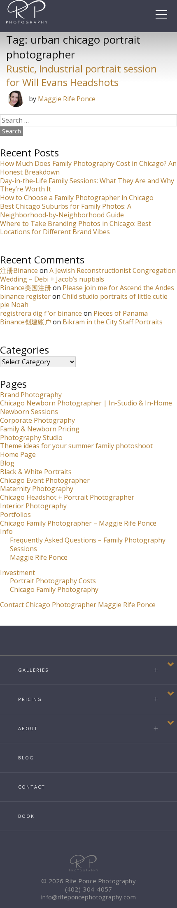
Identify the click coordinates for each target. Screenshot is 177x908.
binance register (25, 296)
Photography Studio (31, 437)
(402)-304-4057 (88, 889)
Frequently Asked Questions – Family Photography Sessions (87, 544)
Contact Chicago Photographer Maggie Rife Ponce (78, 604)
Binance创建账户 (25, 321)
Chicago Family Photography (54, 589)
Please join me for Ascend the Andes (118, 287)
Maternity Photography (36, 488)
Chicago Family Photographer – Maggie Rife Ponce (78, 523)
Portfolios (15, 514)
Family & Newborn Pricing (39, 428)
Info (6, 531)
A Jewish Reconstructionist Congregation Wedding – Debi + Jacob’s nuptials (88, 275)
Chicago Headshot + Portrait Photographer (67, 497)
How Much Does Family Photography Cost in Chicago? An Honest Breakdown (88, 168)
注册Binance (19, 270)
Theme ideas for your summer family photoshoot (76, 445)
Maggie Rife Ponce (66, 98)
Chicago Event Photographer (45, 480)
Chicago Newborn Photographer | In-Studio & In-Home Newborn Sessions (86, 407)
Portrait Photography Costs (53, 580)
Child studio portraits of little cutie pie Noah (84, 301)
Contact (31, 787)
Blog (7, 463)
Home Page (18, 454)
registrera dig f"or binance (41, 313)
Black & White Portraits (36, 471)
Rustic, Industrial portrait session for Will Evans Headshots (81, 75)
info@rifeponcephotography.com (88, 897)
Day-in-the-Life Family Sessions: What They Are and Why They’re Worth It (87, 185)
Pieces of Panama (120, 313)
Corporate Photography (37, 420)
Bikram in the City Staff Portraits (113, 321)
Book (26, 816)
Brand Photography (31, 394)
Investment (17, 572)
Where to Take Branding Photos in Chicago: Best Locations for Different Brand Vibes (75, 228)
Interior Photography (33, 505)
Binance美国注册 (25, 287)
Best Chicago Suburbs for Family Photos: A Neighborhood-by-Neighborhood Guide (65, 210)
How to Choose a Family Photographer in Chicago (77, 197)
